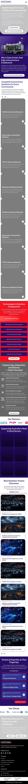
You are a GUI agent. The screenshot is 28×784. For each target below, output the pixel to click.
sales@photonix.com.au (7, 775)
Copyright (6, 779)
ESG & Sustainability (5, 764)
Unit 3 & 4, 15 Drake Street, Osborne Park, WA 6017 (13, 771)
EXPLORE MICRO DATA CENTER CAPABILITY (14, 75)
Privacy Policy (18, 778)
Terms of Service (7, 778)
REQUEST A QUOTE (21, 736)
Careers (2, 766)
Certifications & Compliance (7, 762)
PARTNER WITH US (14, 413)
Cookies (16, 779)
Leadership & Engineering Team (8, 760)
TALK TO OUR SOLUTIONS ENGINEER (14, 31)
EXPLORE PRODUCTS (14, 27)
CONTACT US (11, 736)
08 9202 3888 (5, 773)
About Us (3, 758)
